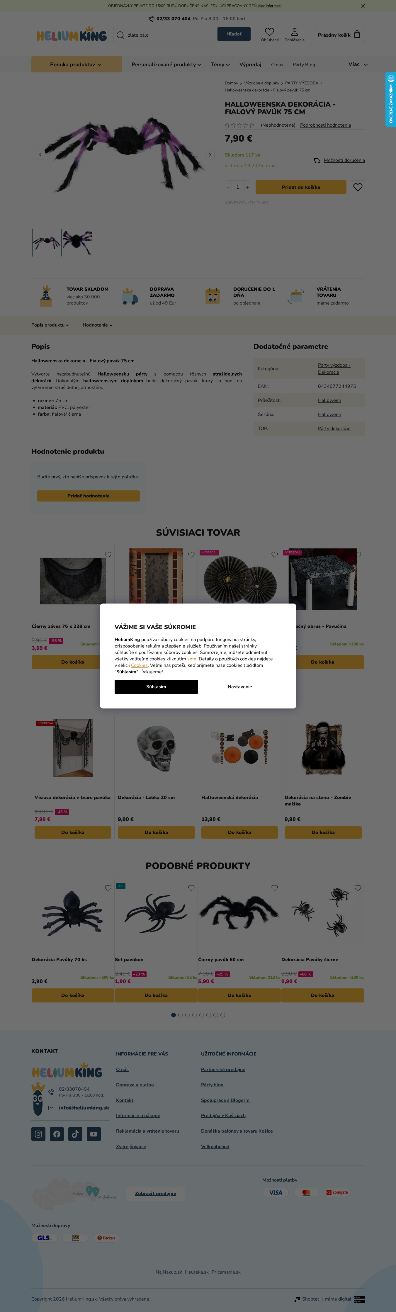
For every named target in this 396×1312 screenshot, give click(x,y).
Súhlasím (156, 687)
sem (191, 659)
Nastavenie (240, 687)
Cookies (139, 665)
